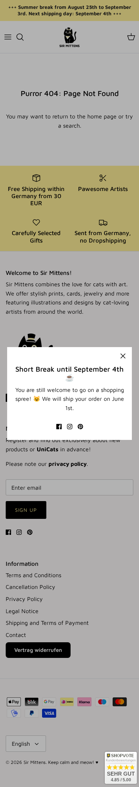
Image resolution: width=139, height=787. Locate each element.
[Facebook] (59, 426)
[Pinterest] (80, 426)
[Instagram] (69, 426)
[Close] (123, 356)
